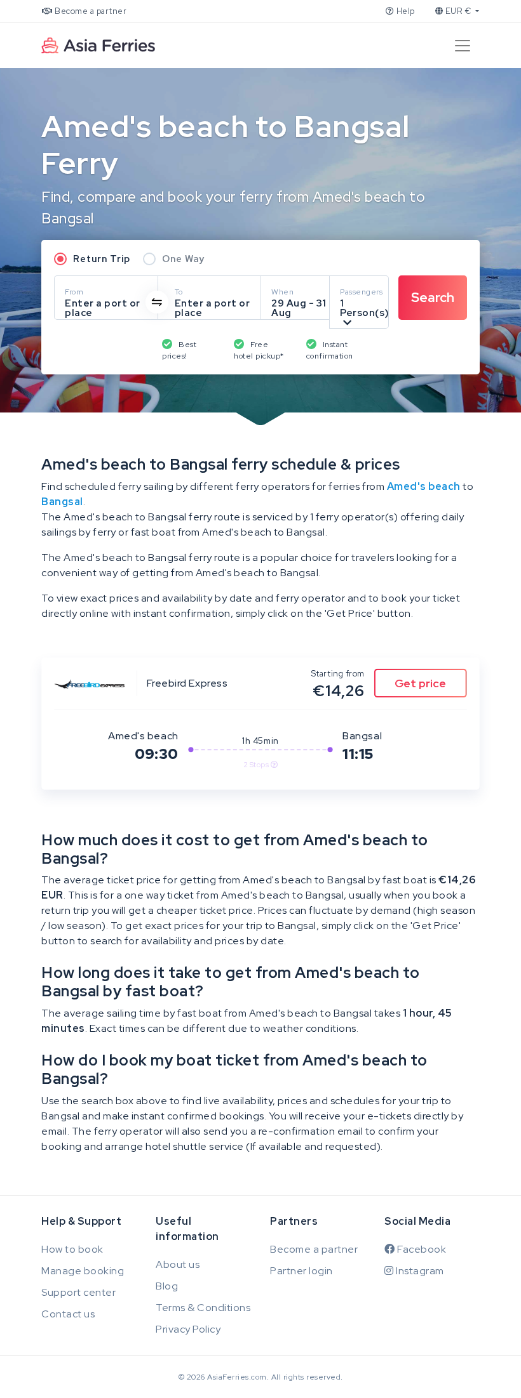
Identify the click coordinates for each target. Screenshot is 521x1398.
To (179, 292)
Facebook (420, 1249)
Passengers (361, 292)
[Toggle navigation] (462, 46)
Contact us (68, 1314)
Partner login (301, 1270)
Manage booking (82, 1270)
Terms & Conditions (203, 1307)
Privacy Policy (188, 1329)
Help (404, 11)
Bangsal (62, 501)
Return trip (101, 259)
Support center (78, 1292)
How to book (72, 1249)
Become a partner (90, 11)
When (282, 292)
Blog (167, 1286)
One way (183, 259)
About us (178, 1264)
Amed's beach (424, 486)
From (74, 292)
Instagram (419, 1270)
